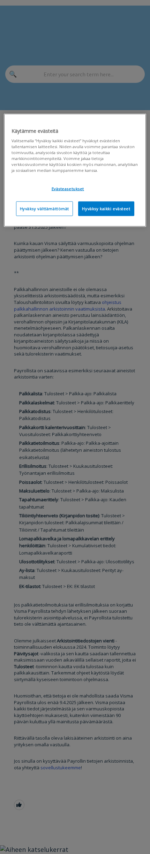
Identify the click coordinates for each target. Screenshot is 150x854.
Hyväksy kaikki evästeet (106, 208)
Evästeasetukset (68, 188)
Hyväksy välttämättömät (44, 208)
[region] (75, 170)
